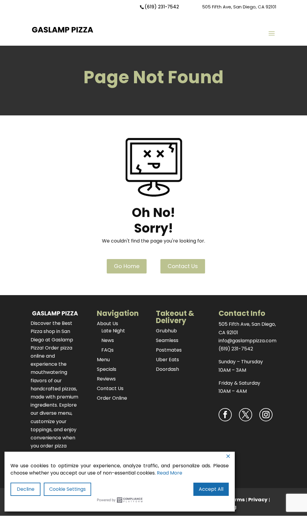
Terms (236, 499)
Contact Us (183, 266)
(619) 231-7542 (162, 7)
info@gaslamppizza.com (247, 340)
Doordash (167, 369)
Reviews (106, 378)
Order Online (112, 398)
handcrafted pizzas (53, 388)
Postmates (169, 350)
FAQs (107, 350)
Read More (169, 472)
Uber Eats (167, 359)
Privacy (257, 499)
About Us (107, 323)
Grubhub (166, 330)
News (107, 340)
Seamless (167, 340)
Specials (106, 369)
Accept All (211, 489)
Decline (25, 489)
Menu (103, 359)
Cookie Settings (67, 489)
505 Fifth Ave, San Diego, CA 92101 (239, 7)
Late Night (113, 330)
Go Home (126, 266)
